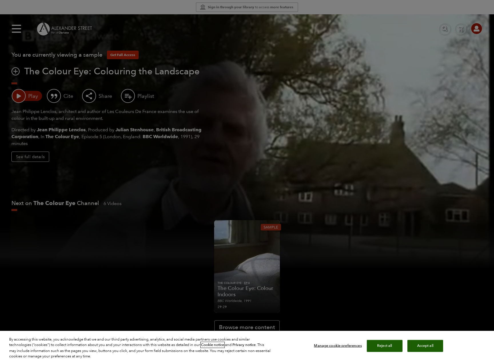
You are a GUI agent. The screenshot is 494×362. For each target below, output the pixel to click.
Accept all (425, 345)
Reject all (384, 345)
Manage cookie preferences (338, 345)
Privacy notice (244, 344)
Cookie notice (212, 344)
